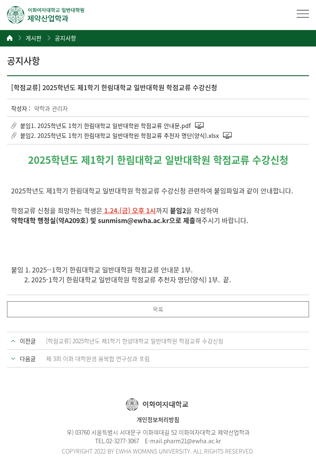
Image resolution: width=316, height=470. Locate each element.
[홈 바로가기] (9, 38)
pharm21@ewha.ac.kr (192, 441)
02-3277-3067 (122, 441)
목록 (158, 309)
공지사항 (65, 38)
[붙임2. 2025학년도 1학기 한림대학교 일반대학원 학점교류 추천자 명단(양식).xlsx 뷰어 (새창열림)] (228, 135)
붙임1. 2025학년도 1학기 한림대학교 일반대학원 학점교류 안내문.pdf (105, 125)
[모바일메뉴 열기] (303, 13)
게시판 (34, 38)
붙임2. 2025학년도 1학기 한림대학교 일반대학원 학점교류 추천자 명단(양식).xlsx (119, 135)
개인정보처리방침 (158, 419)
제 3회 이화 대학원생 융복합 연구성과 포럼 (98, 358)
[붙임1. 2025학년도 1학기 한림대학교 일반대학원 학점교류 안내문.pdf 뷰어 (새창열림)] (200, 125)
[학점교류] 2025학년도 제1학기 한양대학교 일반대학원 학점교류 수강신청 (134, 341)
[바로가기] (46, 14)
